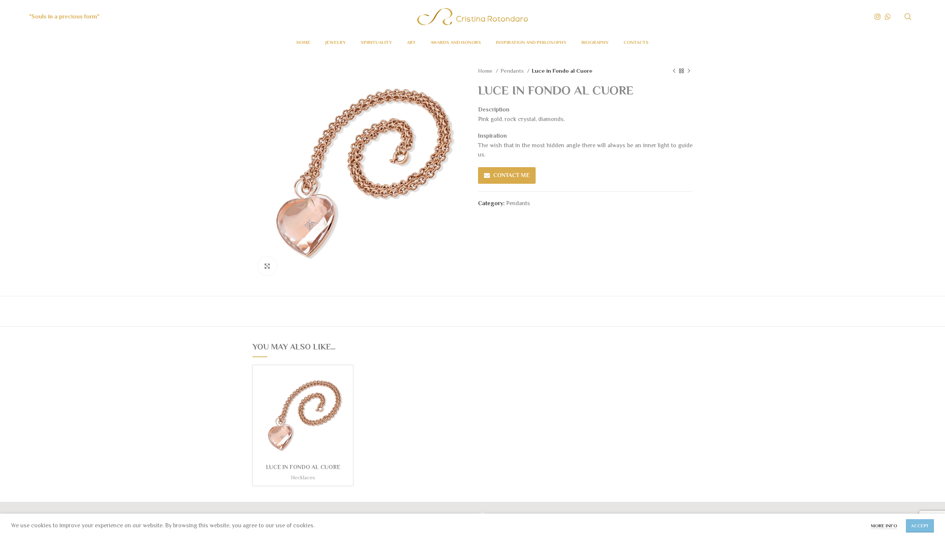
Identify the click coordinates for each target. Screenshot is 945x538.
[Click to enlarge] (267, 266)
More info (884, 525)
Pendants (513, 71)
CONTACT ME (511, 175)
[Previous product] (674, 71)
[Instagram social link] (877, 16)
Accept (920, 525)
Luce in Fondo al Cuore (303, 467)
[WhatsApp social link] (888, 16)
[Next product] (689, 71)
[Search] (908, 16)
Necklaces (303, 477)
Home (486, 71)
